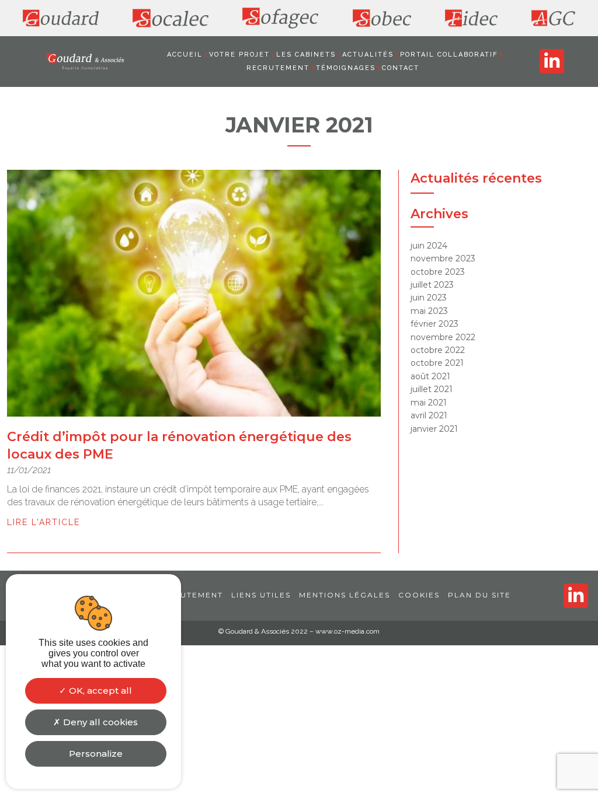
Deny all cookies (99, 722)
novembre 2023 (443, 258)
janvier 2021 (434, 429)
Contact (400, 68)
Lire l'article (43, 522)
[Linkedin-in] (552, 61)
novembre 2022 (443, 337)
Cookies (419, 594)
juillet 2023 (432, 284)
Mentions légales (344, 594)
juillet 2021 (432, 389)
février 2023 (434, 324)
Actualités (368, 54)
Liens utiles (261, 594)
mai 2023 (429, 311)
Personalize (96, 753)
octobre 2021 (437, 363)
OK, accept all (99, 690)
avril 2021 (429, 415)
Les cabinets (306, 54)
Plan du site (479, 594)
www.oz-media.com (347, 631)
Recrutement (278, 68)
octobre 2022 (438, 350)
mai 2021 (429, 402)
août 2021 (430, 376)
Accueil (185, 54)
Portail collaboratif (449, 54)
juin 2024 (429, 245)
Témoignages (346, 68)
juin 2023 (429, 297)
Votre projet (239, 54)
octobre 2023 (438, 272)
